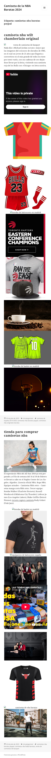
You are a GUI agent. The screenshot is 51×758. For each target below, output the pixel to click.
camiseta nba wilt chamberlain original (21, 37)
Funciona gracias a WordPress (14, 755)
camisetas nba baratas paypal (27, 421)
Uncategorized (28, 418)
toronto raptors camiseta (23, 500)
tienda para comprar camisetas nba (21, 433)
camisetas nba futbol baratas (25, 746)
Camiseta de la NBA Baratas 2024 (17, 7)
